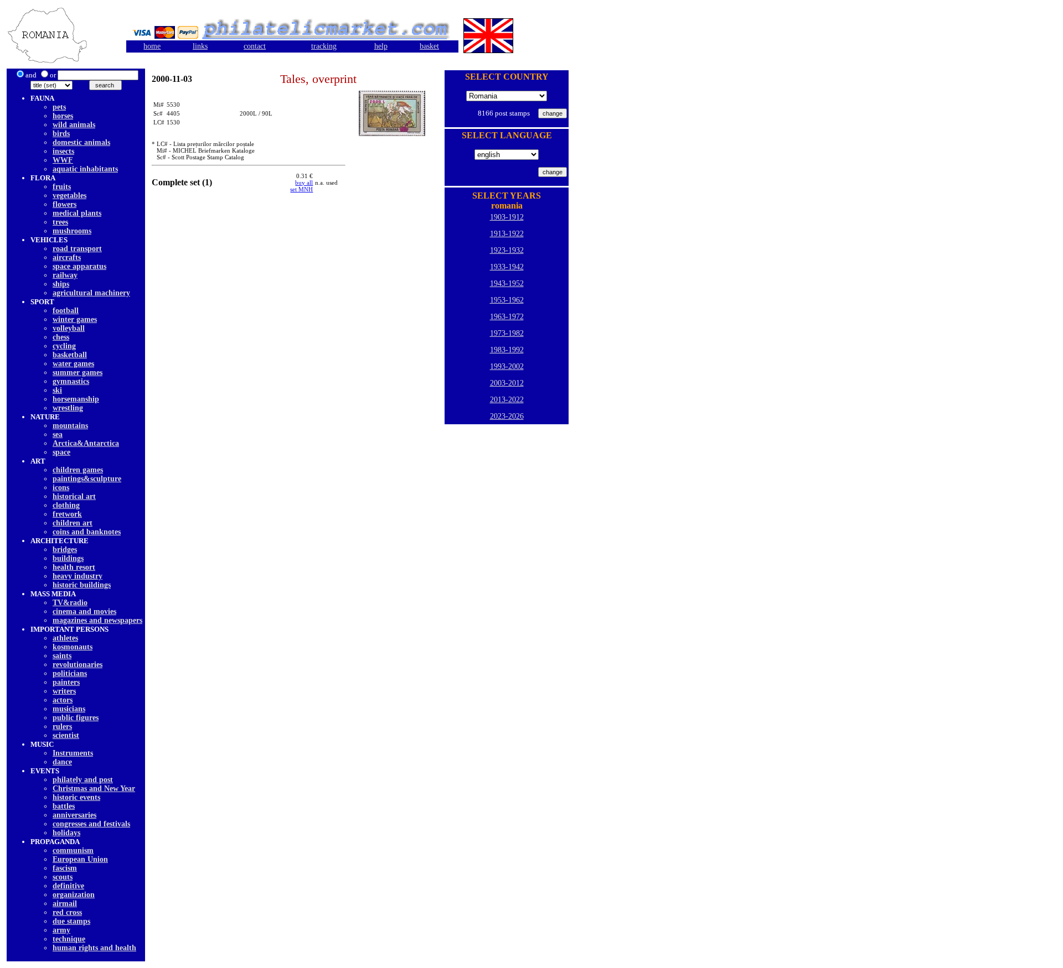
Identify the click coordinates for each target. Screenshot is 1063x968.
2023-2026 (507, 416)
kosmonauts (72, 647)
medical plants (77, 213)
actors (63, 700)
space (61, 452)
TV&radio (70, 603)
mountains (70, 425)
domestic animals (81, 142)
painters (66, 682)
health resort (74, 567)
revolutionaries (77, 664)
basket (429, 46)
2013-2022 (507, 399)
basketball (70, 355)
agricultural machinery (91, 293)
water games (73, 364)
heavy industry (77, 576)
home (152, 46)
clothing (66, 505)
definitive (68, 886)
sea (58, 434)
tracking (324, 46)
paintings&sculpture (87, 479)
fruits (62, 187)
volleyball (69, 328)
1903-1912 (507, 217)
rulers (62, 726)
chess (61, 337)
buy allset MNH (301, 185)
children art (72, 523)
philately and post (83, 780)
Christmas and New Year (94, 788)
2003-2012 (507, 383)
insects (63, 151)
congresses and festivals (91, 824)
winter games (75, 319)
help (381, 46)
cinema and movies (84, 611)
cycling (64, 346)
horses (63, 116)
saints (62, 656)
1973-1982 (507, 333)
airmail (65, 903)
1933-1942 (507, 267)
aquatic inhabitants (85, 169)
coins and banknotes (87, 532)
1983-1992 (507, 350)
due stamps (71, 921)
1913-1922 (507, 234)
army (61, 930)
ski (57, 390)
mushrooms (72, 231)
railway (65, 275)
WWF (63, 160)
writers (64, 691)
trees (60, 222)
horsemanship (76, 399)
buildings (68, 558)
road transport (77, 248)
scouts (63, 877)
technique (69, 939)
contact (255, 46)
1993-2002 (507, 366)
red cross (67, 912)
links (200, 46)
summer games (77, 372)
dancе (62, 762)
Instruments (73, 753)
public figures (76, 718)
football (66, 310)
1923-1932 (507, 250)
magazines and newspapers (97, 620)
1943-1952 (507, 283)
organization (74, 895)
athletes (65, 638)
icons (61, 487)
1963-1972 (507, 317)
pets (59, 107)
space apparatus (79, 266)
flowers (64, 204)
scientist (66, 735)
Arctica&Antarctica (86, 443)
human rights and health (94, 948)
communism (73, 850)
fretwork (67, 514)
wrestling (68, 408)
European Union (80, 859)
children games (78, 470)
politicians (70, 673)
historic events (76, 797)
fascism (65, 868)
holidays (66, 833)
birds (61, 133)
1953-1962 (507, 300)
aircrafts (67, 257)
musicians (69, 709)
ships (61, 284)
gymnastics (71, 381)
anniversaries (74, 815)
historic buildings (82, 585)
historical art (74, 496)
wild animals (74, 125)
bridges (65, 549)
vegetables (69, 195)
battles (64, 806)
